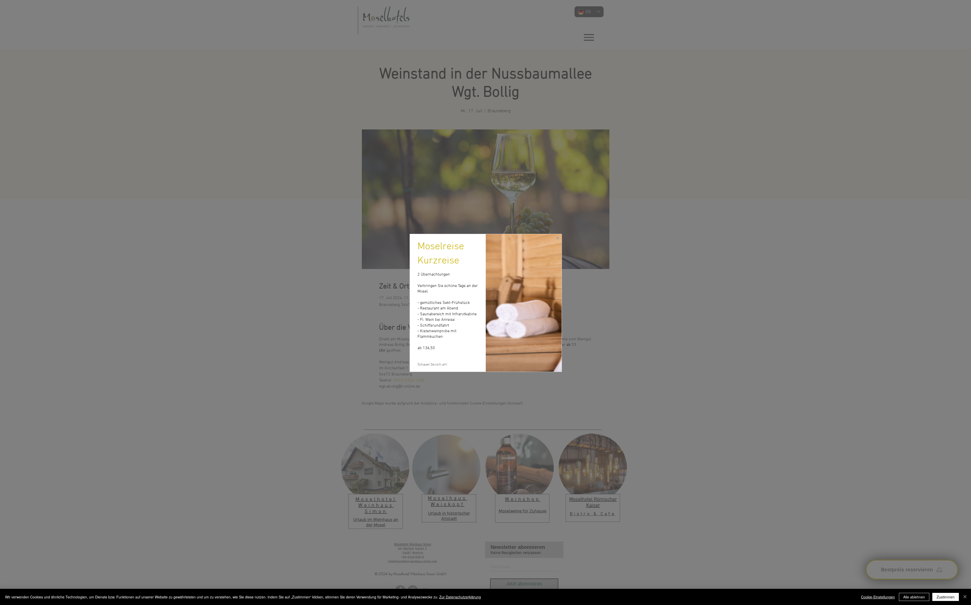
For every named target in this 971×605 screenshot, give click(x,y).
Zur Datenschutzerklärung (460, 596)
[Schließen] (965, 597)
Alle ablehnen (914, 596)
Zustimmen (946, 596)
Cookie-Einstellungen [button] (878, 596)
